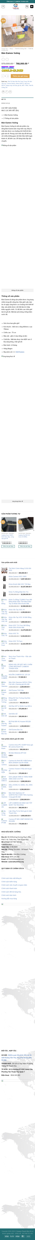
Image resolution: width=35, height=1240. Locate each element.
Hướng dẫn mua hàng (9, 898)
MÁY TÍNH (25, 85)
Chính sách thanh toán (9, 888)
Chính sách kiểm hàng (9, 881)
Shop (11, 48)
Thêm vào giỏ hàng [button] (8, 546)
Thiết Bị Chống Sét (20, 48)
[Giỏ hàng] (31, 6)
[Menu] (3, 6)
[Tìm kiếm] (27, 6)
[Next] (34, 534)
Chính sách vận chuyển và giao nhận (14, 885)
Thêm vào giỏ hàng (20, 76)
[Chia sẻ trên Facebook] (6, 91)
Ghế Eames (20, 352)
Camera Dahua (11, 83)
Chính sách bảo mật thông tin (11, 878)
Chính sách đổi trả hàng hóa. (11, 892)
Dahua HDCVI (20, 83)
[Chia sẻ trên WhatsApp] (3, 91)
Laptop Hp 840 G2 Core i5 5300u (24, 536)
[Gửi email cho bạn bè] (10, 91)
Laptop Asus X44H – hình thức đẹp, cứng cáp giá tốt (7, 536)
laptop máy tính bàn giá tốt (13, 85)
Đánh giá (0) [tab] (5, 103)
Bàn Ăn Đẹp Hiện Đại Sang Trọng (17, 81)
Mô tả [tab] (3, 99)
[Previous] (1, 534)
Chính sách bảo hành (8, 895)
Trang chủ (4, 48)
